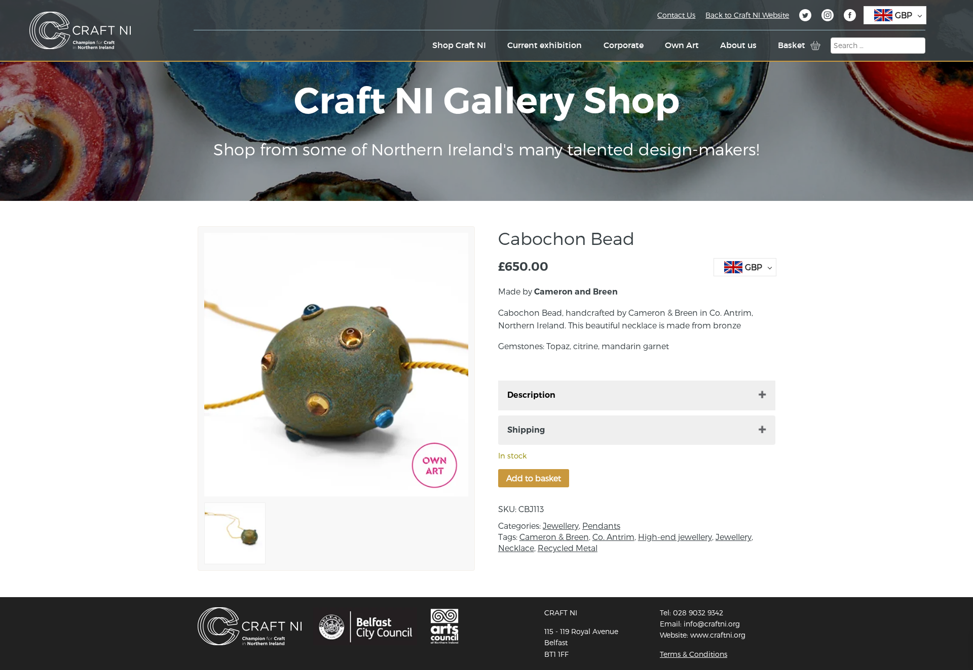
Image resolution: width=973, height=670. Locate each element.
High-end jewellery (675, 536)
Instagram (827, 16)
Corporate (624, 45)
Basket (791, 45)
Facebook (850, 16)
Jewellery (561, 525)
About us (738, 45)
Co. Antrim (613, 536)
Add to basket (533, 478)
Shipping (526, 430)
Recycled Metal (567, 548)
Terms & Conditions (693, 654)
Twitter (805, 16)
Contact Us (676, 15)
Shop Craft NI (459, 45)
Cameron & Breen (554, 536)
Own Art (682, 45)
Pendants (601, 525)
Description (531, 395)
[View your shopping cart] (815, 45)
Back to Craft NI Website (747, 15)
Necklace (516, 548)
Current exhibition (544, 45)
